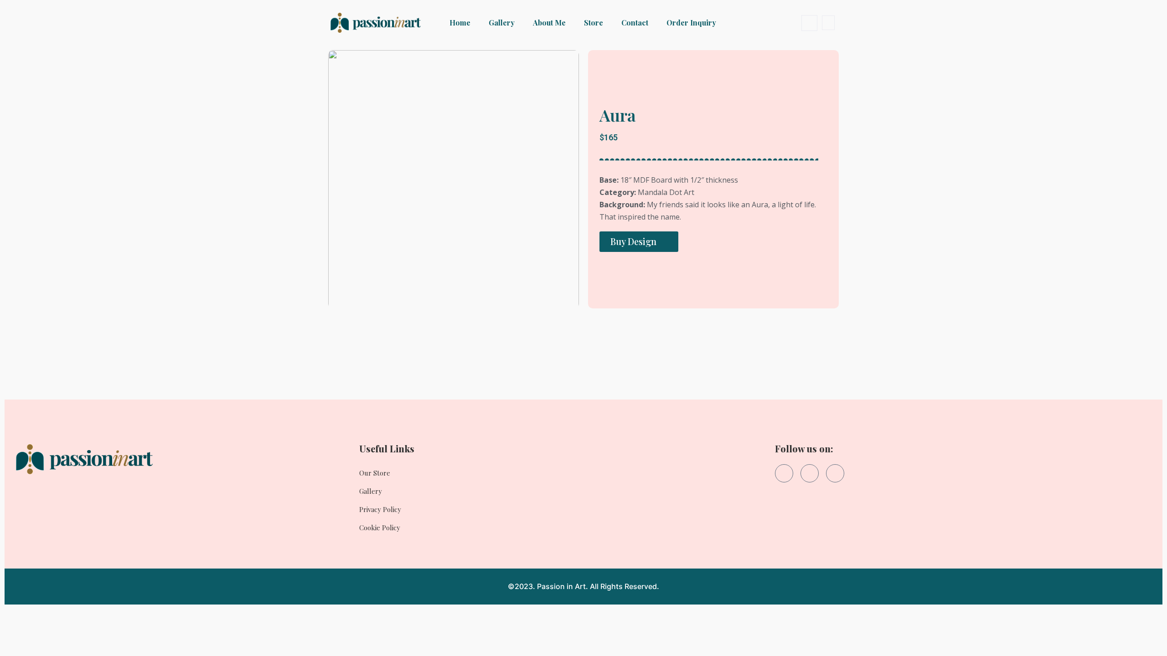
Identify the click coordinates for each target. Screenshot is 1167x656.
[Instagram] (809, 473)
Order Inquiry (691, 22)
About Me (549, 22)
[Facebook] (784, 473)
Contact (634, 22)
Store (593, 22)
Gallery (502, 22)
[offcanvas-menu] (828, 22)
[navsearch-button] (809, 23)
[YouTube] (835, 473)
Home (459, 22)
